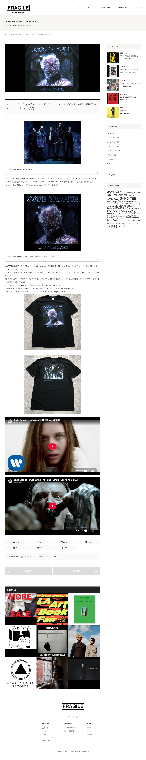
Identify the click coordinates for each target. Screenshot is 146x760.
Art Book (137, 193)
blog (14, 25)
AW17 (117, 199)
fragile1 (16, 557)
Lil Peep (131, 208)
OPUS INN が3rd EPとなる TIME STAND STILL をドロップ (84, 641)
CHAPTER (128, 201)
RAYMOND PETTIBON (133, 218)
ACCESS (138, 7)
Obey (128, 215)
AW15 (137, 196)
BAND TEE (128, 198)
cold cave (136, 201)
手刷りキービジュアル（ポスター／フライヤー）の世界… (130, 71)
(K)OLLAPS (114, 192)
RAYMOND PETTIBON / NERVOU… (128, 98)
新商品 (109, 164)
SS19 (128, 224)
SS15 (109, 224)
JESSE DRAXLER (120, 205)
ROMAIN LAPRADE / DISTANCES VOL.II (84, 609)
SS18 (123, 224)
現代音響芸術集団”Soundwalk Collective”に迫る (52, 673)
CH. (119, 201)
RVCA (111, 220)
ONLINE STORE (105, 7)
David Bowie (110, 203)
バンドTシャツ (122, 225)
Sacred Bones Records (122, 221)
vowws (133, 224)
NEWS (90, 7)
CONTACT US (91, 734)
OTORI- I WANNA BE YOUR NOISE (20, 641)
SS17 (119, 223)
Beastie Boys (112, 202)
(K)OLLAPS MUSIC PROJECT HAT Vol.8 (52, 641)
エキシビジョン (112, 142)
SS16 (113, 224)
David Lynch (117, 203)
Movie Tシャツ (115, 213)
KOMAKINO (121, 208)
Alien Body (128, 193)
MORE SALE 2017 (20, 609)
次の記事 (76, 571)
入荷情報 (28, 25)
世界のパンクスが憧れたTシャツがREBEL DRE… (130, 85)
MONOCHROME (117, 210)
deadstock (126, 203)
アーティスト (111, 138)
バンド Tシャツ (20, 25)
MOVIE (131, 211)
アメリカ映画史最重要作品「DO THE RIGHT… (129, 57)
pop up (123, 218)
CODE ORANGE (53, 557)
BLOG (78, 7)
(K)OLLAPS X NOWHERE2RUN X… (127, 112)
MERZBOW (137, 208)
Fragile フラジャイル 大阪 (71, 751)
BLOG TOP (45, 723)
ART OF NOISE (117, 195)
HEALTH (134, 204)
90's (123, 193)
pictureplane (117, 218)
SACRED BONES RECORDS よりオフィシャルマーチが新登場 (20, 673)
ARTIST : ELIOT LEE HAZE (84, 673)
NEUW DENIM (132, 213)
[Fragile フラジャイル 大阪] (18, 8)
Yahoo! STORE (123, 7)
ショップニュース (112, 146)
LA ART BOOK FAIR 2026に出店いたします (52, 609)
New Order (111, 216)
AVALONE (131, 196)
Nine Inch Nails (120, 216)
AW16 (110, 199)
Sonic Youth (135, 220)
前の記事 (28, 571)
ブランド (110, 155)
